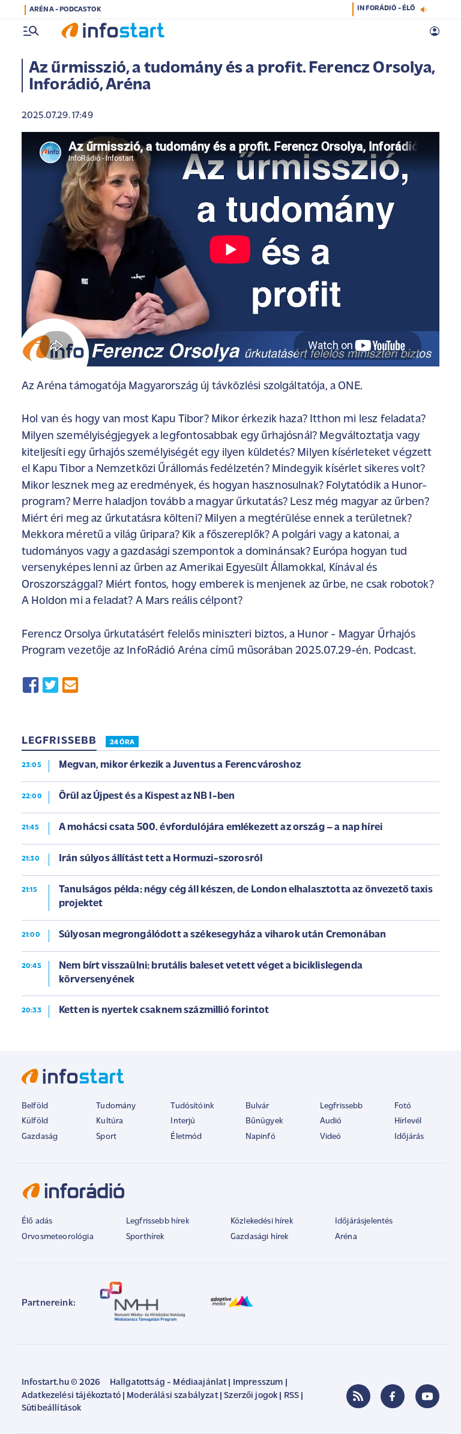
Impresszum (258, 1382)
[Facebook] (393, 1396)
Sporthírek (145, 1236)
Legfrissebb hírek (157, 1221)
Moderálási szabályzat (172, 1395)
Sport (106, 1136)
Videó (331, 1136)
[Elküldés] (70, 685)
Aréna (346, 1236)
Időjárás (409, 1136)
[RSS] (358, 1396)
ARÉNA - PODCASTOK (65, 9)
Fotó (403, 1106)
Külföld (35, 1121)
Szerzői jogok (250, 1395)
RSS (291, 1395)
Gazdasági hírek (259, 1236)
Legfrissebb (341, 1106)
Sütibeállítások (51, 1408)
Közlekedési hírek (261, 1221)
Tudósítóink (192, 1106)
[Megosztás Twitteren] (50, 685)
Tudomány (116, 1106)
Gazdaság (40, 1136)
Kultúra (109, 1121)
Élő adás (37, 1221)
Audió (331, 1121)
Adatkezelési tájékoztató (71, 1395)
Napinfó (261, 1136)
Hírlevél (407, 1121)
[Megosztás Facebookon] (31, 685)
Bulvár (258, 1106)
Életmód (186, 1136)
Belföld (35, 1106)
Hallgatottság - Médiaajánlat (168, 1382)
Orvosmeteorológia (58, 1236)
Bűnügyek (264, 1121)
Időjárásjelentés (364, 1221)
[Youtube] (427, 1396)
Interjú (182, 1121)
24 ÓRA (122, 742)
